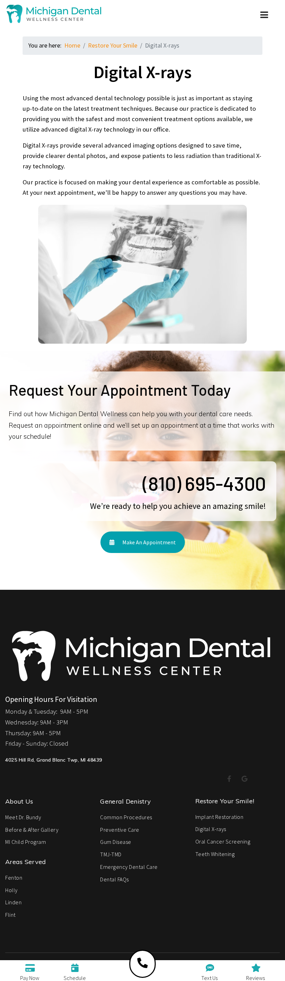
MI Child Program (25, 841)
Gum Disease (115, 841)
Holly (11, 890)
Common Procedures (126, 817)
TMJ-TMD (111, 854)
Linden (13, 902)
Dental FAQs (114, 879)
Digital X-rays (210, 828)
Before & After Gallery (31, 829)
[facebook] (229, 779)
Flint (10, 914)
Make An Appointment (148, 542)
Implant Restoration (219, 816)
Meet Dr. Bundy (23, 817)
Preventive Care (119, 829)
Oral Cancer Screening (223, 841)
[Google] (245, 779)
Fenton (13, 877)
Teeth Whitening (215, 853)
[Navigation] (264, 24)
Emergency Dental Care (129, 866)
